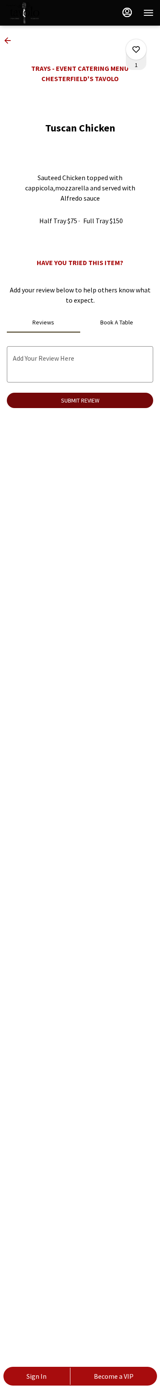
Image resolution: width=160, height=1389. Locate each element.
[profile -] (127, 12)
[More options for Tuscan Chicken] (136, 49)
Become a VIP (114, 1376)
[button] (10, 40)
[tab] (43, 322)
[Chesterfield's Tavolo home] (44, 12)
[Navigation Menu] (148, 13)
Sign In (36, 1376)
